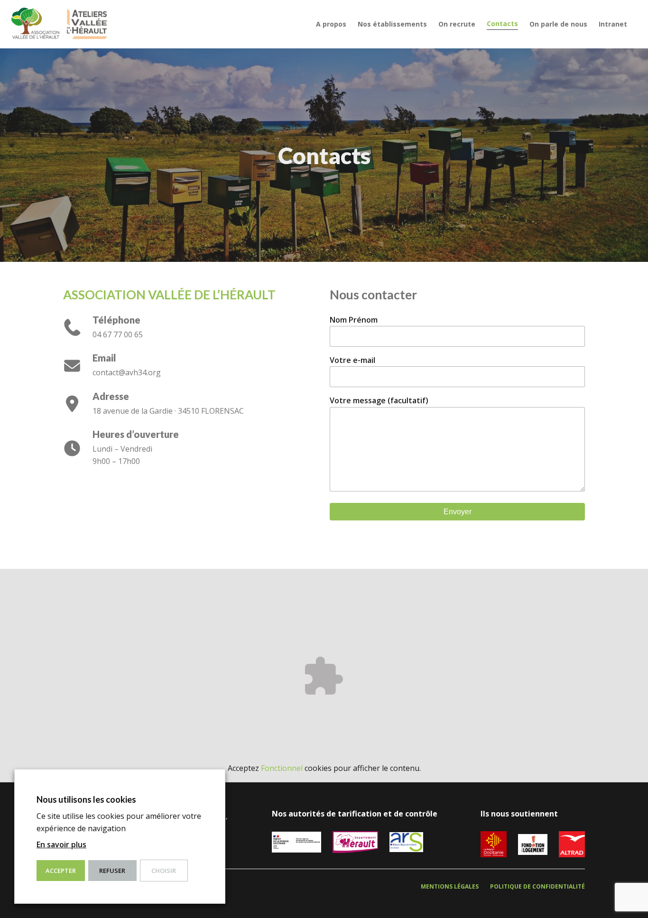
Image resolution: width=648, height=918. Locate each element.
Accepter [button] (61, 870)
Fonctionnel (282, 768)
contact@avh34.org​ (127, 372)
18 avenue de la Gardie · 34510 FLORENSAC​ (168, 411)
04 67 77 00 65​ (118, 334)
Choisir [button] (163, 870)
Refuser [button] (112, 870)
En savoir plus (61, 844)
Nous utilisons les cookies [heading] (86, 799)
